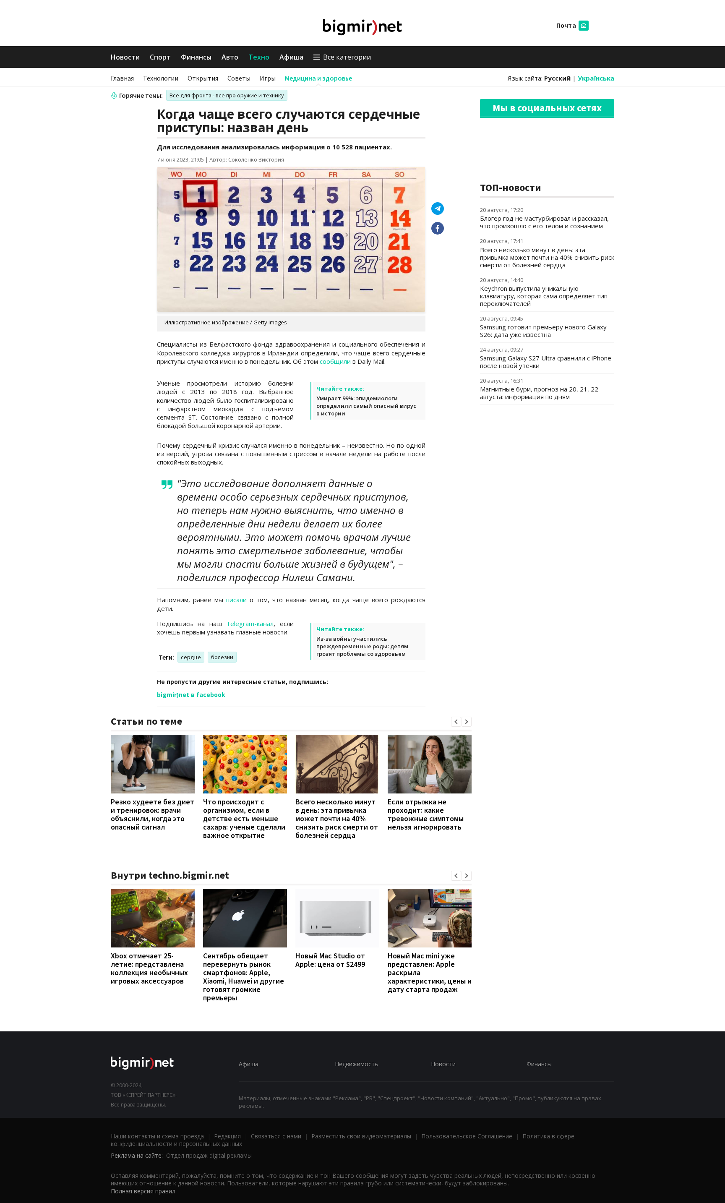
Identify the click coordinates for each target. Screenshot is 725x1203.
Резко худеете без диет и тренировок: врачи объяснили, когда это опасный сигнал (152, 814)
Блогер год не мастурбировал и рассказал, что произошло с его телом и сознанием (544, 222)
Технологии (160, 78)
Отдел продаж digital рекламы (209, 1155)
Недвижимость (356, 1064)
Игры (268, 78)
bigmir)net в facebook (191, 695)
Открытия (203, 78)
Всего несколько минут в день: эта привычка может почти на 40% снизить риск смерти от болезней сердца (336, 818)
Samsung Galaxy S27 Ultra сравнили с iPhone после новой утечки (545, 362)
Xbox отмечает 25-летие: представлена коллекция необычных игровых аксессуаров (149, 968)
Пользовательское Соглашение (466, 1136)
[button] (456, 722)
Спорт (160, 57)
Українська (596, 78)
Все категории (347, 57)
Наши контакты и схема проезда (157, 1136)
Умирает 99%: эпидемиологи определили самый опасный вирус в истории (366, 405)
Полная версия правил (143, 1191)
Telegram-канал (250, 623)
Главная (122, 78)
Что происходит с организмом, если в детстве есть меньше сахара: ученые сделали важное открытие (244, 818)
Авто (230, 57)
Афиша (291, 57)
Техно (258, 57)
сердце (191, 657)
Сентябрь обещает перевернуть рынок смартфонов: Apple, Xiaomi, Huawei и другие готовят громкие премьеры (243, 976)
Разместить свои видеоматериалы (361, 1136)
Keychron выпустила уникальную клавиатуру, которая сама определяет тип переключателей (544, 296)
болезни (222, 657)
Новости (125, 57)
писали (236, 599)
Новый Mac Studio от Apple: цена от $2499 (330, 960)
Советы (238, 78)
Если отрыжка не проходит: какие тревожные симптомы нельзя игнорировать (426, 814)
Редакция (227, 1136)
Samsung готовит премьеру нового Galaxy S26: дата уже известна (543, 331)
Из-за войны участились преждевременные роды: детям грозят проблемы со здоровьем (362, 646)
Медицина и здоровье (318, 78)
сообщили (335, 361)
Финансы (196, 57)
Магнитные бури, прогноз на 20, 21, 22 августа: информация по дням (539, 393)
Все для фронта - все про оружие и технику (227, 95)
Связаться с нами (276, 1136)
